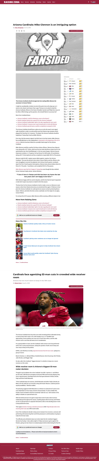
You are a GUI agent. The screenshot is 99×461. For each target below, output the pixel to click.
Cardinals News (24, 262)
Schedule (32, 2)
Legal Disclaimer (20, 453)
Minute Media (8, 457)
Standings (38, 2)
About (17, 448)
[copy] (24, 31)
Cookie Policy (79, 451)
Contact (51, 448)
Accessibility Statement (36, 453)
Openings (32, 448)
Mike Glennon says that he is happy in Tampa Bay (29, 169)
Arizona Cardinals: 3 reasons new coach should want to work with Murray (37, 124)
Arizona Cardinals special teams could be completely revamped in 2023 (36, 126)
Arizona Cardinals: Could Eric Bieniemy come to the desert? (33, 118)
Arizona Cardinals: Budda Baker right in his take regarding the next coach (36, 122)
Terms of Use (65, 451)
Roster (44, 2)
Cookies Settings (65, 453)
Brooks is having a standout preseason (32, 406)
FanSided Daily (20, 451)
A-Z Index (51, 453)
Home (17, 262)
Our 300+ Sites (65, 448)
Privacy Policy (52, 451)
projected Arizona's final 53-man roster (43, 350)
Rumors (27, 2)
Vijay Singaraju (19, 27)
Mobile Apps (79, 448)
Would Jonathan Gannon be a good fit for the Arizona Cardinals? (34, 120)
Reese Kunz (18, 283)
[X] (91, 1)
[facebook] (88, 1)
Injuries (49, 2)
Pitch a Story (33, 451)
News (22, 2)
